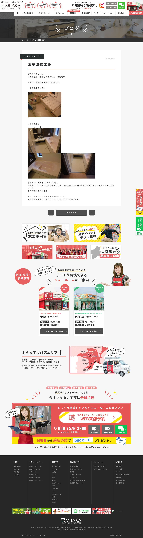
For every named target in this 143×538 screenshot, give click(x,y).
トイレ (54, 475)
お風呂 (54, 472)
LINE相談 (16, 475)
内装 (53, 497)
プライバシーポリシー (28, 535)
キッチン (54, 469)
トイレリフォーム (34, 472)
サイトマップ (41, 535)
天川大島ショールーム (100, 469)
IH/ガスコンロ (56, 483)
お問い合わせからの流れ (77, 480)
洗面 (53, 477)
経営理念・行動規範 (76, 469)
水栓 (53, 486)
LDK (53, 491)
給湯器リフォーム (34, 477)
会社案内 (118, 466)
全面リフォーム (56, 494)
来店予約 (16, 469)
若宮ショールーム (99, 466)
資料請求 (16, 472)
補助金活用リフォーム (77, 483)
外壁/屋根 (55, 489)
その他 (54, 502)
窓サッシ (54, 500)
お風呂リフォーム (34, 469)
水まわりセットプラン (36, 480)
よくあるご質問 (120, 480)
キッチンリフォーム (35, 466)
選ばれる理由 (74, 466)
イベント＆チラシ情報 (122, 475)
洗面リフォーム (34, 475)
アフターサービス (75, 475)
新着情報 (118, 477)
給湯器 (54, 480)
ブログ (118, 472)
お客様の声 (73, 477)
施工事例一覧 (56, 466)
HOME (16, 462)
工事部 (72, 472)
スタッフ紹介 (120, 469)
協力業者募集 (120, 483)
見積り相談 (17, 466)
